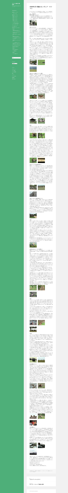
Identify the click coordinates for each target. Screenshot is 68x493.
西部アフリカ (14, 19)
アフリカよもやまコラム (15, 45)
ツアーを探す (13, 70)
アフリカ (47, 470)
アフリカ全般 (14, 53)
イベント (13, 74)
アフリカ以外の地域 (15, 23)
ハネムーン (14, 13)
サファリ (44, 470)
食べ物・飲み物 (15, 49)
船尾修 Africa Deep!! (15, 36)
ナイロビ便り (13, 26)
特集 (13, 29)
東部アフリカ (14, 16)
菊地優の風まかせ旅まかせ (16, 43)
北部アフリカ (14, 20)
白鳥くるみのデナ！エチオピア (17, 34)
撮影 (13, 52)
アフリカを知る (14, 76)
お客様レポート (14, 12)
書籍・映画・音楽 (15, 46)
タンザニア (51, 470)
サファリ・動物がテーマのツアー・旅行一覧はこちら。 (38, 465)
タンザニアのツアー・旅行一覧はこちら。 (36, 464)
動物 (48, 470)
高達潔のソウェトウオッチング (17, 40)
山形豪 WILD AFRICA (15, 30)
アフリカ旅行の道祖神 (16, 4)
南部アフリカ (14, 17)
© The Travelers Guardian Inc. (34, 491)
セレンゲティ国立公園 (32, 471)
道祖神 (36, 470)
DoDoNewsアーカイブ (15, 27)
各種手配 (13, 77)
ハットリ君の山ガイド (15, 42)
